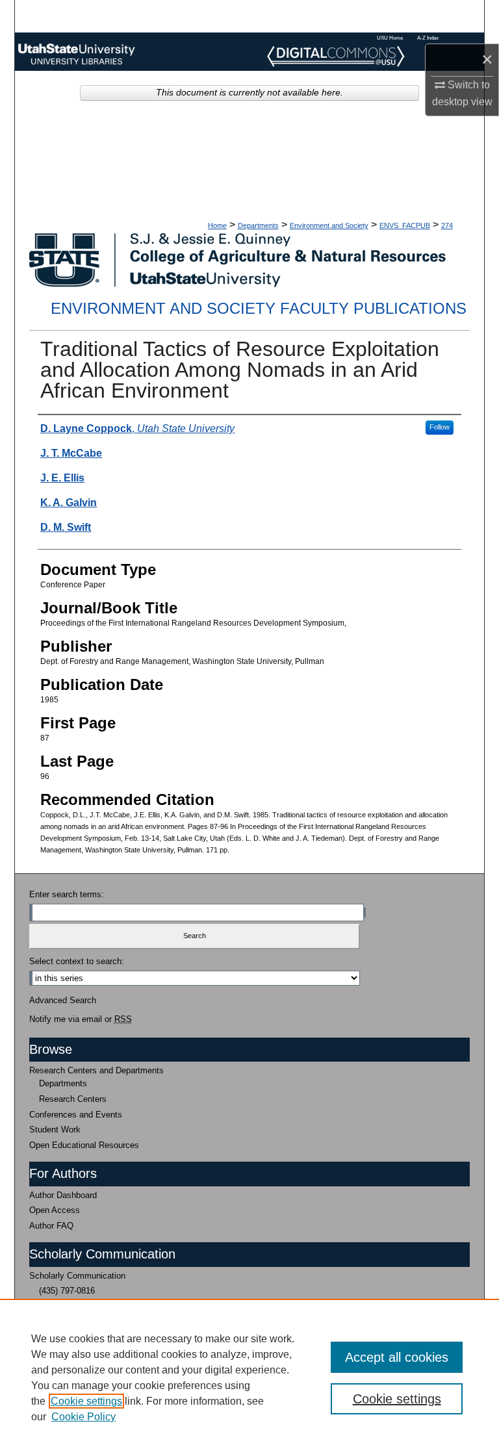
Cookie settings (86, 1401)
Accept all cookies (396, 1357)
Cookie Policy (83, 1416)
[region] (249, 1377)
